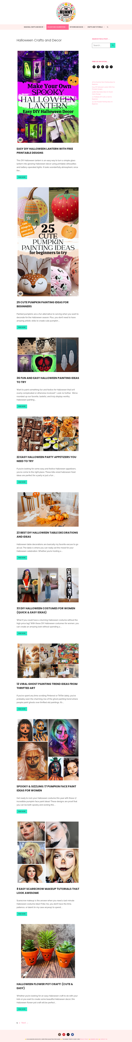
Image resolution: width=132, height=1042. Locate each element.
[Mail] (111, 66)
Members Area (94, 1039)
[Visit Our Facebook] (107, 66)
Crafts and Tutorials (95, 27)
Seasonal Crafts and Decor (33, 27)
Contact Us (103, 1039)
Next (24, 1023)
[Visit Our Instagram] (94, 66)
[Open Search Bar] (107, 27)
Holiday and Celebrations (56, 27)
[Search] (112, 45)
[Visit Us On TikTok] (103, 66)
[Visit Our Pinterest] (98, 66)
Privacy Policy (84, 1039)
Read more (21, 177)
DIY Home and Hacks (76, 27)
